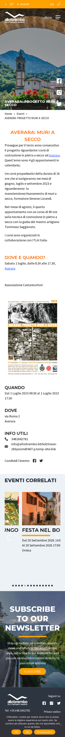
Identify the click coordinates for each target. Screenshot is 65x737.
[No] (60, 725)
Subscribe (32, 671)
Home (8, 114)
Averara (54, 155)
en (52, 4)
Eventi (20, 114)
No (27, 732)
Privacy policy (52, 712)
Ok (16, 732)
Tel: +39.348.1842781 (17, 710)
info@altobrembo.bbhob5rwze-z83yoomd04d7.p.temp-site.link (34, 446)
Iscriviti (24, 4)
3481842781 (19, 439)
